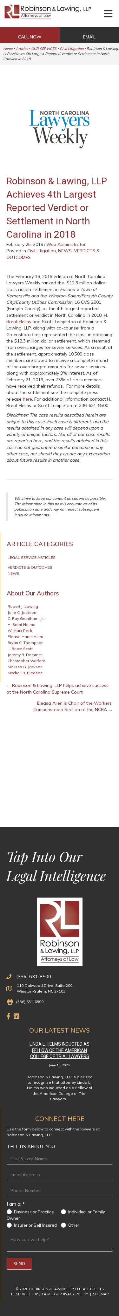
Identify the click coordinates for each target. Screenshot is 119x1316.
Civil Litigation (71, 48)
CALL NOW (30, 37)
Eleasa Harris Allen (25, 636)
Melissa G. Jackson (25, 666)
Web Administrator (66, 244)
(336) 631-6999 (29, 1001)
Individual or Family (86, 1211)
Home (8, 48)
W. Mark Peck (20, 630)
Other (73, 1225)
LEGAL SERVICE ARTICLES (32, 557)
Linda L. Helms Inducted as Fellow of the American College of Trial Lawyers (59, 1050)
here (27, 399)
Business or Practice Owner (30, 1215)
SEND (19, 1263)
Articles (22, 48)
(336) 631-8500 (33, 976)
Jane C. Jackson (22, 612)
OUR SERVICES (43, 48)
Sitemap (101, 1294)
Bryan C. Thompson (25, 642)
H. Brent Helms (21, 624)
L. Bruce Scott (20, 648)
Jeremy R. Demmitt (25, 654)
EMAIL (89, 37)
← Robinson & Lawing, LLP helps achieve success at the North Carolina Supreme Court (57, 688)
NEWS (65, 251)
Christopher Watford (26, 660)
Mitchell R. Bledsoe (25, 672)
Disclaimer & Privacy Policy (61, 1294)
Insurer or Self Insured (35, 1225)
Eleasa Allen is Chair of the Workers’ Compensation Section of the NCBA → (73, 706)
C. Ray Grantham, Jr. (26, 618)
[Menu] (108, 13)
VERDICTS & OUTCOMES (30, 567)
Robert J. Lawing (23, 606)
